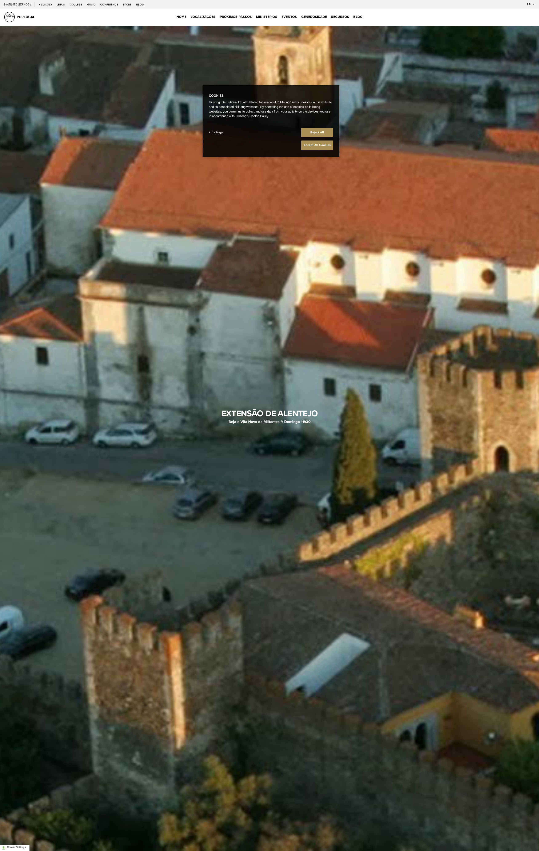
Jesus (61, 4)
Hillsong (46, 4)
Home (181, 16)
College (76, 4)
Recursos (340, 16)
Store (127, 4)
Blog (140, 4)
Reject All (317, 132)
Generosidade (314, 16)
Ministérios (266, 16)
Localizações (203, 16)
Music (91, 4)
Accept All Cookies (317, 145)
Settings (217, 132)
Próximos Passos (236, 16)
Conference (109, 4)
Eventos (289, 16)
